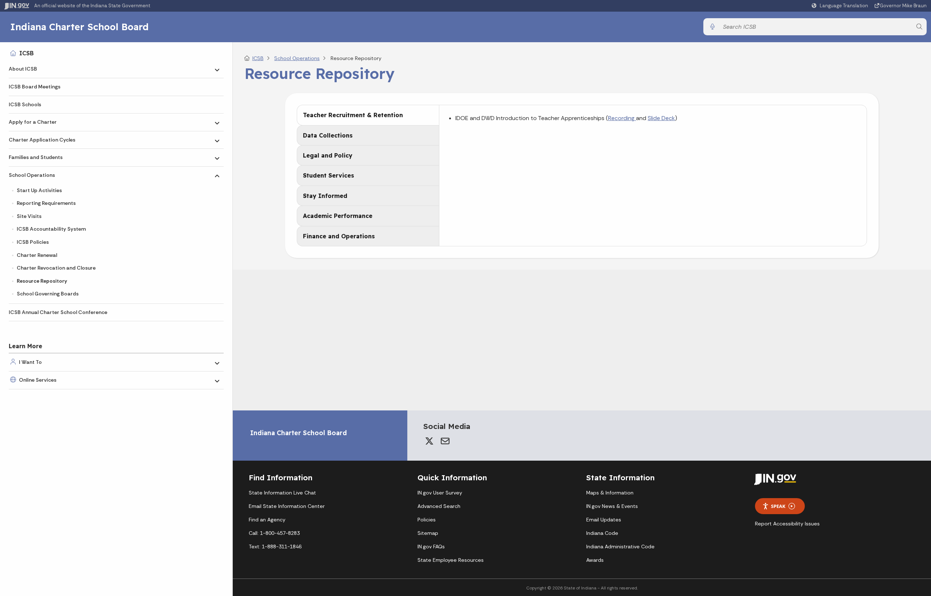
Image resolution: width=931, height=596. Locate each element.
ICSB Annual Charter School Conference (58, 312)
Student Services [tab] (328, 175)
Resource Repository (42, 281)
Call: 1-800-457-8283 (274, 533)
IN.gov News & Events (612, 506)
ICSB (26, 53)
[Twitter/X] (429, 441)
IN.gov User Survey (439, 492)
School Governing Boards (48, 293)
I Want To (30, 362)
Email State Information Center (287, 506)
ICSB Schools (25, 104)
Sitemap (427, 533)
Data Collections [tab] (328, 135)
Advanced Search (438, 506)
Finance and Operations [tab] (339, 236)
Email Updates (603, 519)
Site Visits (29, 216)
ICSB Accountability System (51, 229)
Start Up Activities (39, 190)
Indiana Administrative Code (620, 546)
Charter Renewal (37, 255)
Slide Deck (661, 118)
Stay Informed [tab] (325, 195)
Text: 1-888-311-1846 (275, 546)
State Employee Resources (450, 560)
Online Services (37, 380)
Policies (426, 519)
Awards (595, 560)
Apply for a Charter (33, 122)
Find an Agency (267, 519)
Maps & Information (610, 492)
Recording (622, 118)
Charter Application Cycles (42, 139)
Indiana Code (602, 533)
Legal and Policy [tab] (327, 155)
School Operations (32, 175)
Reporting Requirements (46, 203)
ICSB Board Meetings (34, 86)
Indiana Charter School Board (79, 26)
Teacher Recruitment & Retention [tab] (353, 115)
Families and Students (36, 157)
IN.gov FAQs (431, 546)
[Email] (445, 441)
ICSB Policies (33, 242)
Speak (778, 506)
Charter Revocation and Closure (56, 268)
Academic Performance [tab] (337, 215)
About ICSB (23, 68)
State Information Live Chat (282, 492)
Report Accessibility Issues (787, 523)
